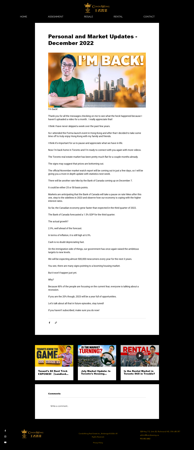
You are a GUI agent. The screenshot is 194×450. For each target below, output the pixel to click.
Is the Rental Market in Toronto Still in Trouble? (139, 372)
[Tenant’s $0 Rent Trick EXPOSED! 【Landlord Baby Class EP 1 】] (54, 356)
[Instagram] (5, 436)
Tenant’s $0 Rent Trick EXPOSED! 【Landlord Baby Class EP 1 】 (52, 373)
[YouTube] (5, 442)
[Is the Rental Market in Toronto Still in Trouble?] (140, 356)
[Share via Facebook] (49, 322)
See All (156, 340)
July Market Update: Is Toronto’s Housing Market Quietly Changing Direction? (95, 372)
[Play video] (97, 80)
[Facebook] (5, 430)
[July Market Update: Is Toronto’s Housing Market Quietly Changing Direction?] (97, 356)
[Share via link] (56, 322)
